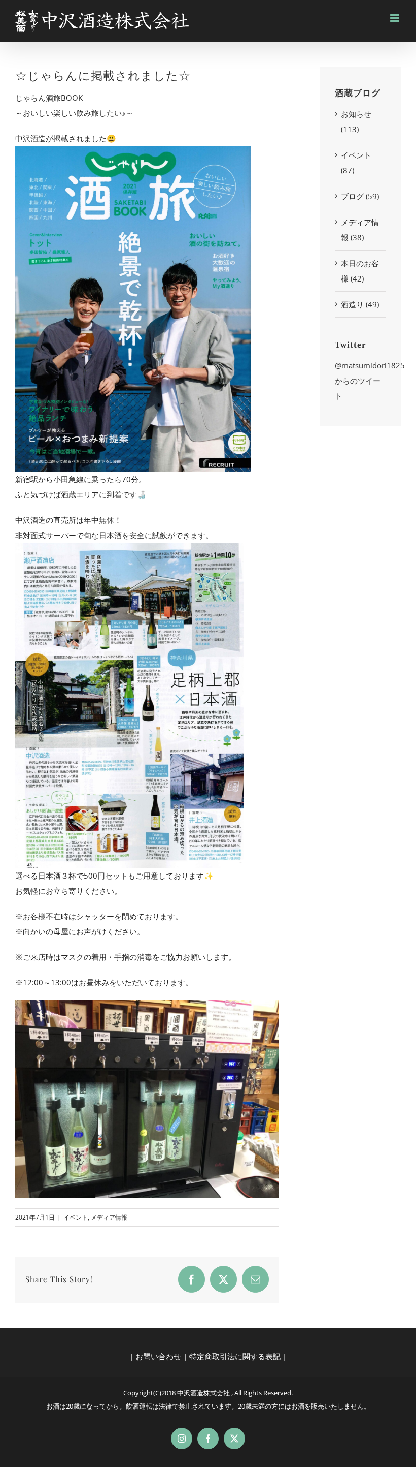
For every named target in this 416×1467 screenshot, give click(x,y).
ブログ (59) (360, 196)
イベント (75, 1217)
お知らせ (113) (356, 121)
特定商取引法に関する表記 (235, 1356)
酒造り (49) (360, 304)
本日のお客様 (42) (360, 271)
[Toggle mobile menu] (395, 18)
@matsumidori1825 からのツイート (370, 380)
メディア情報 (109, 1217)
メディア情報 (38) (360, 229)
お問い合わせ (158, 1356)
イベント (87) (356, 162)
